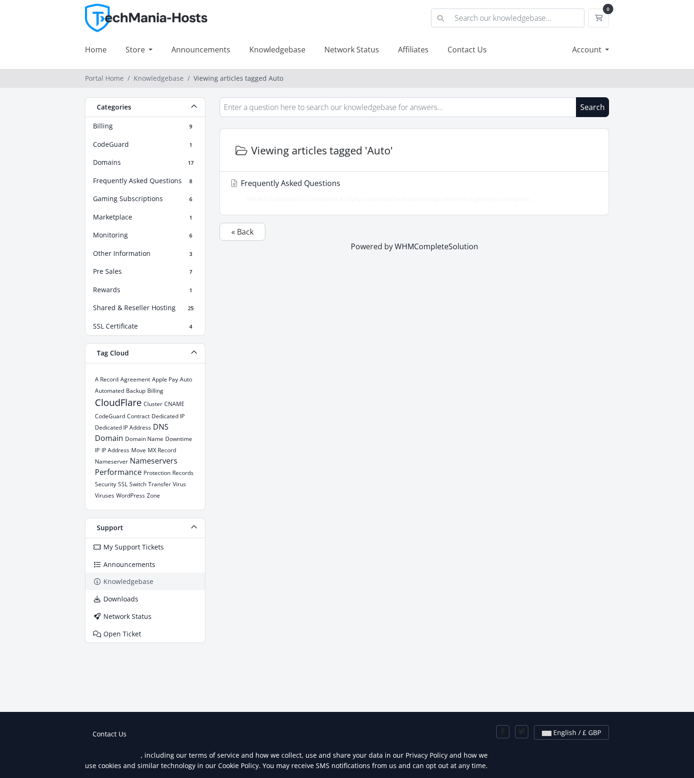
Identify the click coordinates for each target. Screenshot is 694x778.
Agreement (135, 379)
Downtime (178, 439)
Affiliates (413, 49)
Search (592, 107)
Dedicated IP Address (123, 427)
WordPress (130, 495)
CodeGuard (110, 416)
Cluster (153, 404)
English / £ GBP (576, 732)
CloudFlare (118, 402)
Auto (186, 379)
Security (105, 484)
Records (183, 473)
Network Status (351, 49)
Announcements (200, 49)
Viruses (104, 495)
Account (587, 49)
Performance (118, 472)
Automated (109, 391)
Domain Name (144, 439)
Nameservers (154, 461)
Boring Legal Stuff (113, 755)
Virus (179, 484)
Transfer (159, 484)
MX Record (162, 450)
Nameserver (111, 461)
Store (136, 49)
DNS (161, 427)
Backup (135, 391)
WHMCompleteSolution (436, 246)
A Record (106, 379)
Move (138, 450)
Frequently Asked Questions (386, 190)
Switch (137, 484)
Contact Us (467, 49)
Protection (157, 473)
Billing (155, 391)
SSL (122, 484)
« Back (242, 232)
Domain (109, 438)
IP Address (115, 450)
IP (97, 450)
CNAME (174, 404)
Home (96, 49)
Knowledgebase (277, 49)
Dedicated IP (168, 416)
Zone (153, 495)
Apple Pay (165, 379)
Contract (138, 416)
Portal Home (104, 78)
